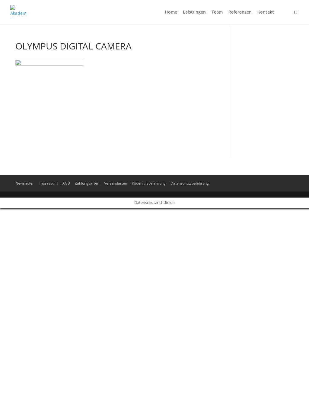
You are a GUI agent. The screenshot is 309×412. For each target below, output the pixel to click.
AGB (66, 183)
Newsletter (24, 183)
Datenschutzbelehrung (189, 183)
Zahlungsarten (87, 183)
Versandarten (115, 183)
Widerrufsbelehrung (149, 183)
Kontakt (265, 12)
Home (171, 12)
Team (217, 12)
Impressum (48, 183)
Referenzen (240, 12)
